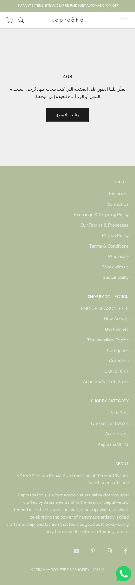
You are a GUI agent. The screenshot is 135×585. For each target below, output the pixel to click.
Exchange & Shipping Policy (101, 214)
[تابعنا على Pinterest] (93, 551)
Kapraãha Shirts (113, 444)
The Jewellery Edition (108, 340)
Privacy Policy (115, 235)
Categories (118, 350)
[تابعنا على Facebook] (125, 551)
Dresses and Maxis (110, 423)
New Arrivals (116, 319)
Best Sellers (117, 329)
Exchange (119, 194)
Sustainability (116, 277)
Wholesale (118, 256)
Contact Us (118, 204)
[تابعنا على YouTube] (76, 551)
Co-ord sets (117, 434)
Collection (119, 361)
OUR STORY (116, 371)
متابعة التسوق (67, 114)
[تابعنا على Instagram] (109, 551)
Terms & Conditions (109, 246)
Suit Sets (120, 413)
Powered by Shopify (70, 569)
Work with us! (115, 267)
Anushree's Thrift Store (106, 381)
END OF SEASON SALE (105, 308)
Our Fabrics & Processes (104, 225)
